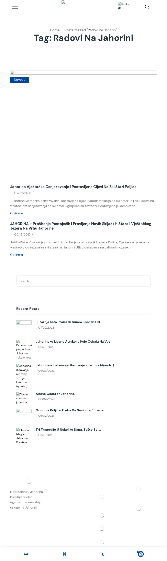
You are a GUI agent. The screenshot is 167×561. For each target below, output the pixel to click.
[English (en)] (123, 6)
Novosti (19, 79)
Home (55, 30)
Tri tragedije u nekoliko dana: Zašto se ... (68, 429)
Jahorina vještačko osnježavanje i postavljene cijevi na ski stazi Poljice (73, 186)
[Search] (147, 281)
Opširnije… (17, 512)
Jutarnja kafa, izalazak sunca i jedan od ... (69, 322)
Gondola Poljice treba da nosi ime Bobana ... (71, 410)
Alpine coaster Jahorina (55, 394)
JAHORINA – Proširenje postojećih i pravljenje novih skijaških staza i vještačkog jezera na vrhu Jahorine (80, 226)
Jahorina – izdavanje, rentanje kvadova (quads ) (75, 365)
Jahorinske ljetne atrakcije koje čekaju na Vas (73, 341)
